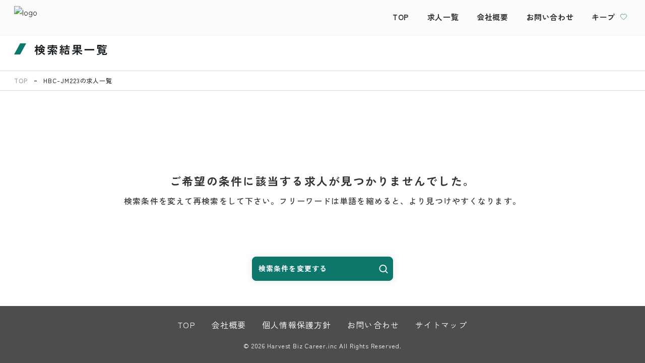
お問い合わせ (550, 17)
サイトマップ (441, 325)
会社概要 (492, 17)
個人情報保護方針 (296, 325)
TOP (401, 17)
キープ (603, 17)
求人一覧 (443, 17)
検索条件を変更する (293, 268)
